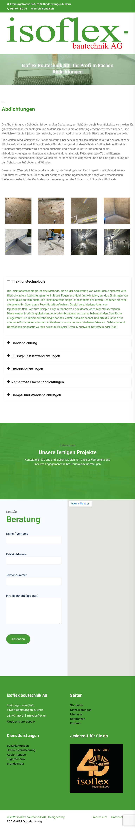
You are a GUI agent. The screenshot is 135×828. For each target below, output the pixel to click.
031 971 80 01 (18, 8)
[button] (67, 281)
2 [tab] (57, 483)
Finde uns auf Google (21, 721)
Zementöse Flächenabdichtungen (38, 382)
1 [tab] (50, 483)
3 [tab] (64, 483)
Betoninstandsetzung (21, 750)
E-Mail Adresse (16, 554)
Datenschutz (119, 817)
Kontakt (75, 723)
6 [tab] (85, 483)
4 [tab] (71, 483)
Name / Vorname (17, 533)
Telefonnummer (16, 575)
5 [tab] (78, 483)
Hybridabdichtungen (27, 369)
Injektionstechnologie (28, 281)
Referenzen (77, 718)
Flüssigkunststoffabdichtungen (36, 356)
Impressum (99, 817)
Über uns (76, 714)
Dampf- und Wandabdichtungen (36, 395)
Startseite (76, 705)
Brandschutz (15, 763)
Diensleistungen (81, 709)
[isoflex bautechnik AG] (65, 32)
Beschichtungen (18, 745)
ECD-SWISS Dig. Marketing (24, 821)
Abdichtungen (16, 754)
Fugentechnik (16, 759)
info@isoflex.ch (44, 8)
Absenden (18, 639)
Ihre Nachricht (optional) (22, 595)
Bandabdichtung (24, 343)
